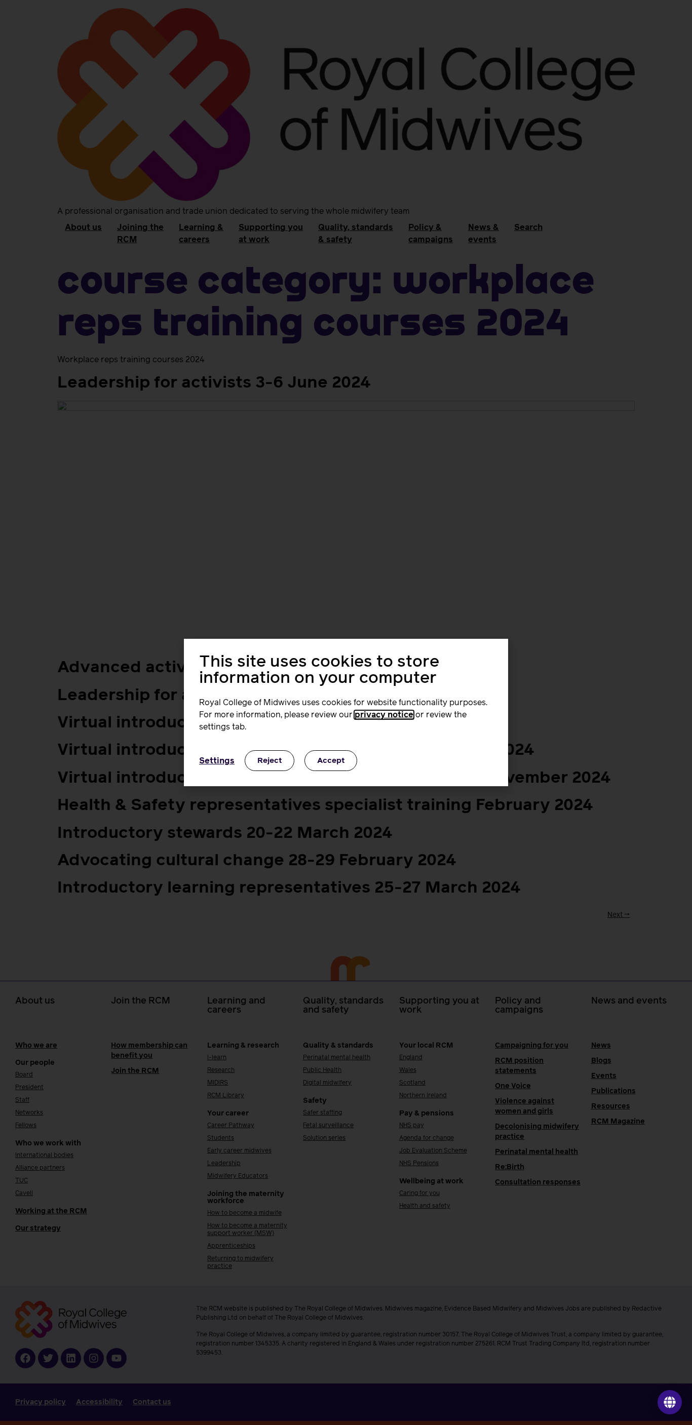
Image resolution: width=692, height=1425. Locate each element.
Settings (217, 761)
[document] (346, 712)
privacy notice (384, 715)
